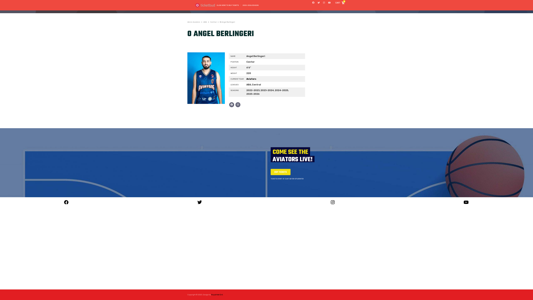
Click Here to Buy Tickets (228, 5)
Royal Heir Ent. (217, 295)
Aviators (251, 79)
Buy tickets (280, 172)
